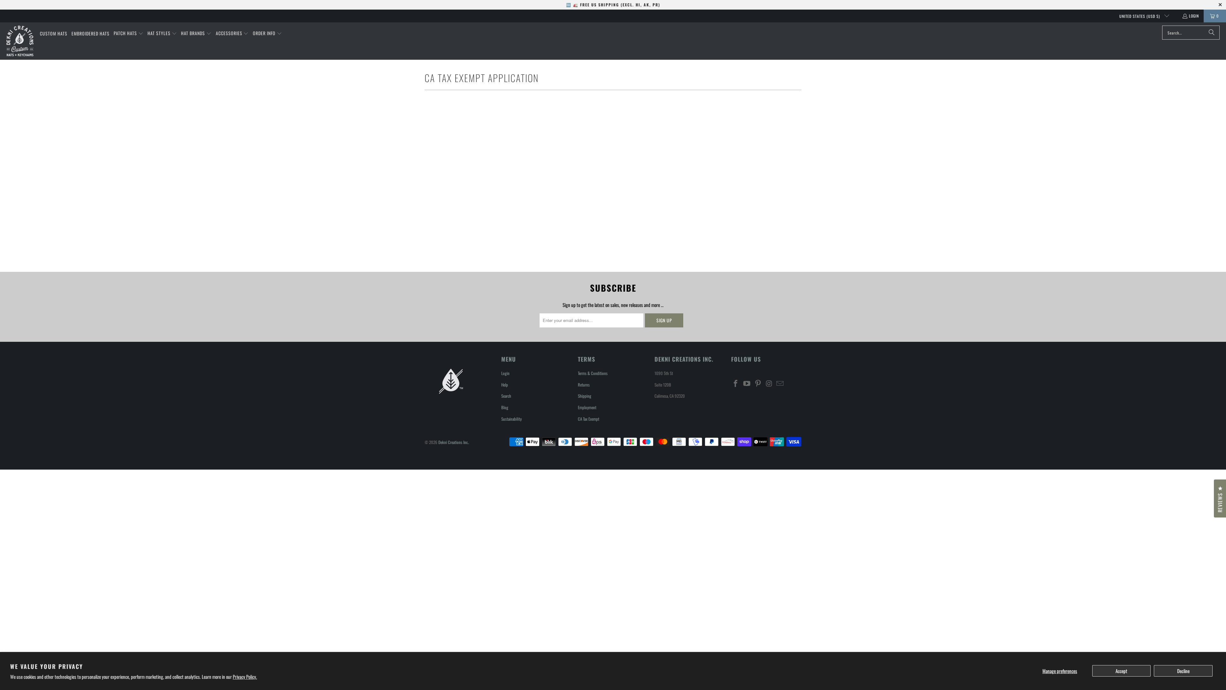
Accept (1121, 670)
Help (504, 384)
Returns (584, 384)
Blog (504, 407)
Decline (1183, 670)
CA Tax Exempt (588, 419)
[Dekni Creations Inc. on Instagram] (769, 383)
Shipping (584, 396)
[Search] (1212, 33)
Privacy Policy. (245, 676)
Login (1194, 16)
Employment (587, 407)
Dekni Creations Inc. (453, 442)
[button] (128, 34)
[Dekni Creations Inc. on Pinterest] (758, 383)
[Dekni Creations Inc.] (20, 41)
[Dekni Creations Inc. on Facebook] (736, 383)
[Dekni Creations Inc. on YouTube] (747, 383)
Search (506, 396)
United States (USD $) (1140, 16)
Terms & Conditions (593, 373)
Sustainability (511, 419)
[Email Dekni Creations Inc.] (780, 383)
